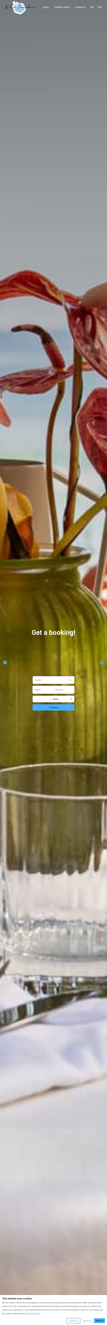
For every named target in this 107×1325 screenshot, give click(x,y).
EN (92, 7)
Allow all (99, 1321)
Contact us (80, 7)
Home (46, 7)
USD (100, 7)
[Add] (71, 699)
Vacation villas (62, 7)
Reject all (87, 1321)
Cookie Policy (34, 1313)
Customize (73, 1321)
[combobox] (53, 680)
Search (55, 707)
